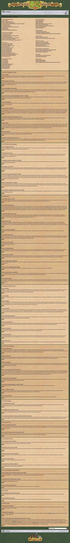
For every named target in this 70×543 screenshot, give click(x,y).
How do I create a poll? (6, 46)
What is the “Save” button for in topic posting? (9, 54)
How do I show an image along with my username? (10, 37)
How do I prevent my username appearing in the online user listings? (13, 23)
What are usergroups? (39, 22)
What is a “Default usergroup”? (41, 26)
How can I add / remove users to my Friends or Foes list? (45, 38)
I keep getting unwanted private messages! (43, 32)
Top (3, 78)
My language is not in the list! (7, 36)
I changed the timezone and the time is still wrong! (10, 35)
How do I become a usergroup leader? (42, 24)
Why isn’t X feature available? (40, 61)
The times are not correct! (6, 34)
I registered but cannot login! (6, 25)
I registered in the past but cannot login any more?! (10, 26)
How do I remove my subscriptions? (42, 51)
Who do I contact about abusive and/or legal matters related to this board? (48, 62)
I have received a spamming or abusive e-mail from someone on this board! (48, 33)
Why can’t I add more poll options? (7, 47)
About (21, 4)
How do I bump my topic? (6, 56)
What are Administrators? (40, 20)
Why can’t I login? (5, 20)
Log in (50, 4)
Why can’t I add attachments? (7, 50)
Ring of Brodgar (7, 11)
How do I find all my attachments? (41, 56)
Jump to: (46, 528)
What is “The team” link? (40, 27)
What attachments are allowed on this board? (43, 55)
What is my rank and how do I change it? (9, 38)
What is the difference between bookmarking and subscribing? (46, 49)
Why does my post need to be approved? (9, 55)
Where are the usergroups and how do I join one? (44, 23)
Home (18, 4)
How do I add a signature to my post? (8, 45)
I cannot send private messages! (41, 31)
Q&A (26, 4)
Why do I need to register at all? (7, 21)
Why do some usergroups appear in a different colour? (45, 25)
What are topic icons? (5, 68)
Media (24, 4)
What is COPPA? (5, 27)
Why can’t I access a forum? (7, 49)
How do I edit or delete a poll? (7, 48)
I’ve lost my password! (6, 24)
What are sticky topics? (6, 66)
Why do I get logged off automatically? (8, 22)
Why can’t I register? (5, 28)
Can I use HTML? (5, 60)
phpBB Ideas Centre (51, 513)
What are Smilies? (5, 61)
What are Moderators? (39, 21)
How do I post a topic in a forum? (7, 43)
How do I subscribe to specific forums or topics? (44, 50)
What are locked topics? (6, 67)
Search (66, 11)
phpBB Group (32, 507)
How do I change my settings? (7, 33)
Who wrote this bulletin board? (41, 60)
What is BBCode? (5, 59)
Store (47, 4)
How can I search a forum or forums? (42, 41)
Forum (44, 4)
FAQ (67, 13)
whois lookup (14, 520)
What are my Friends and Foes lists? (42, 37)
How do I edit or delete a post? (7, 44)
